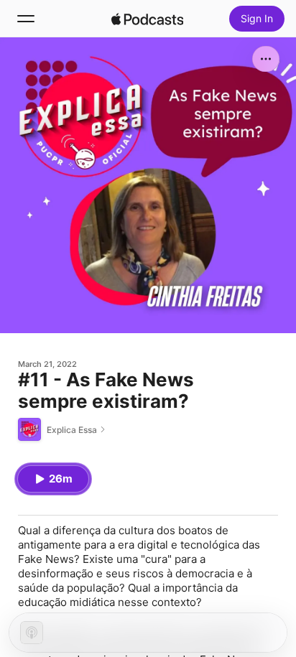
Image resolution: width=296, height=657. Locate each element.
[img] (147, 18)
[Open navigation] (26, 18)
